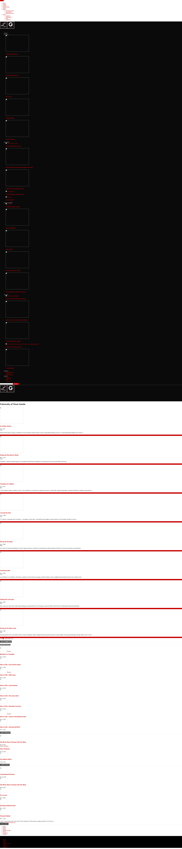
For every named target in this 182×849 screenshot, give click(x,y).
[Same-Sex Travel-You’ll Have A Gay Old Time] (17, 317)
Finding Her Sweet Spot (7, 599)
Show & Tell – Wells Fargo (8, 675)
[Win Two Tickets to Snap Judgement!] (10, 191)
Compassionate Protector (12, 54)
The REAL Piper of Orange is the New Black (13, 742)
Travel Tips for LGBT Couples (13, 341)
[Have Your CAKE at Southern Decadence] (12, 295)
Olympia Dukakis (10, 118)
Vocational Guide (5, 570)
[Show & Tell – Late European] (3, 682)
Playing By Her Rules (6, 541)
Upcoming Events (10, 10)
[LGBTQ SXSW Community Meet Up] (17, 185)
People (4, 4)
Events (4, 9)
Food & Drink (6, 6)
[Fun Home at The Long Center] (12, 143)
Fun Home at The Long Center (13, 146)
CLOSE (2, 0)
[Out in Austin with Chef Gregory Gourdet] (17, 289)
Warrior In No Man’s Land (8, 628)
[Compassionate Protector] (17, 51)
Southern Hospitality (11, 228)
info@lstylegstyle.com (10, 822)
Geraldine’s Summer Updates (13, 206)
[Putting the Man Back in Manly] (11, 452)
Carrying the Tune (5, 512)
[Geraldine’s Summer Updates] (9, 203)
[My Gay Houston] (17, 365)
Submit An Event (9, 13)
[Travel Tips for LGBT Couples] (17, 338)
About (4, 14)
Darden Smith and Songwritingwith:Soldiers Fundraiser (19, 167)
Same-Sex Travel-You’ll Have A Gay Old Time (17, 320)
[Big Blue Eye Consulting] (5, 651)
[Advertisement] (26, 396)
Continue (2, 435)
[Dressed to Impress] (17, 136)
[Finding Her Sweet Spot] (11, 596)
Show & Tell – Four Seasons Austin (10, 664)
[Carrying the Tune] (11, 510)
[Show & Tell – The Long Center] (3, 693)
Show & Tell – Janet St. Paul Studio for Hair (13, 716)
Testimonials (8, 17)
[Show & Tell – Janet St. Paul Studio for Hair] (5, 713)
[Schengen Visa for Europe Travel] (22, 344)
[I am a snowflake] (8, 197)
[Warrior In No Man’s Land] (11, 625)
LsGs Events (8, 12)
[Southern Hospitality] (17, 225)
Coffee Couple (9, 249)
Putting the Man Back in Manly (9, 455)
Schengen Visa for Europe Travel (14, 346)
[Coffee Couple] (17, 246)
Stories (4, 827)
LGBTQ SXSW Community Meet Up (15, 188)
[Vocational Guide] (11, 567)
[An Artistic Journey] (11, 423)
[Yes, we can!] (17, 93)
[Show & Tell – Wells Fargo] (5, 672)
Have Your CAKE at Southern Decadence (16, 298)
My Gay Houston (10, 368)
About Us (8, 15)
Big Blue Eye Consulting (7, 654)
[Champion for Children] (11, 481)
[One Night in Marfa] (3, 756)
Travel (4, 8)
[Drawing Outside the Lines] (17, 72)
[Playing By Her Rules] (11, 538)
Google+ (5, 834)
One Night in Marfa (6, 759)
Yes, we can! (9, 96)
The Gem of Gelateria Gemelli (13, 270)
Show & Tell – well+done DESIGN (10, 727)
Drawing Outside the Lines (12, 75)
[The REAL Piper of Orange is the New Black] (3, 739)
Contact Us (8, 19)
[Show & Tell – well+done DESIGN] (3, 724)
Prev (1, 638)
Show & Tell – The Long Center (9, 695)
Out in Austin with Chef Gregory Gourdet (16, 291)
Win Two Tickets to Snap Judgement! (15, 194)
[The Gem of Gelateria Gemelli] (17, 267)
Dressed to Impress (10, 139)
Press (7, 18)
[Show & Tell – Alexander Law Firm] (3, 703)
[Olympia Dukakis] (17, 115)
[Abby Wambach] (4, 746)
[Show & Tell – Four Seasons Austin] (3, 661)
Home (4, 3)
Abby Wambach (5, 749)
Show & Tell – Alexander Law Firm (10, 706)
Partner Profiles (5, 645)
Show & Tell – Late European (8, 685)
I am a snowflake (10, 199)
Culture (4, 5)
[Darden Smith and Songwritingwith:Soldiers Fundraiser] (17, 164)
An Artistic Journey (5, 426)
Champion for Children (7, 484)
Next (6, 638)
